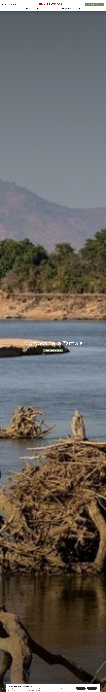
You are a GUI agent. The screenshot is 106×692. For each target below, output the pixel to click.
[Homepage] (2, 688)
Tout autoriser (81, 688)
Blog (81, 8)
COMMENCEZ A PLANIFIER (94, 4)
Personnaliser (92, 688)
